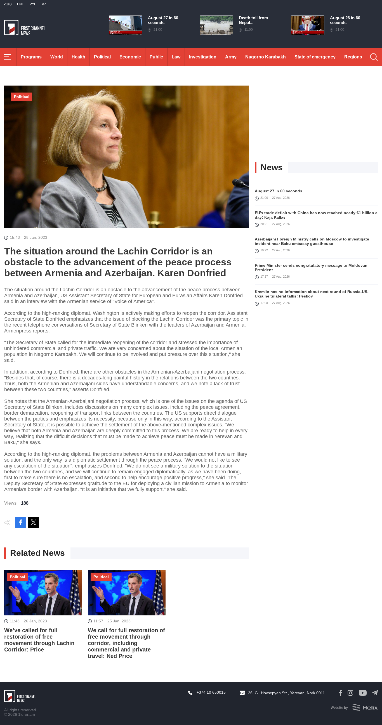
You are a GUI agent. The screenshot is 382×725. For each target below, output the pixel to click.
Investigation (202, 57)
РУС (33, 4)
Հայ (8, 4)
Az (44, 4)
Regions (353, 57)
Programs (31, 57)
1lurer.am (26, 714)
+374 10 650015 (211, 692)
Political (102, 57)
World (56, 57)
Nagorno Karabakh (265, 57)
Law (176, 57)
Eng (20, 4)
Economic (130, 57)
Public (156, 57)
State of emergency (315, 57)
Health (78, 57)
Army (231, 57)
